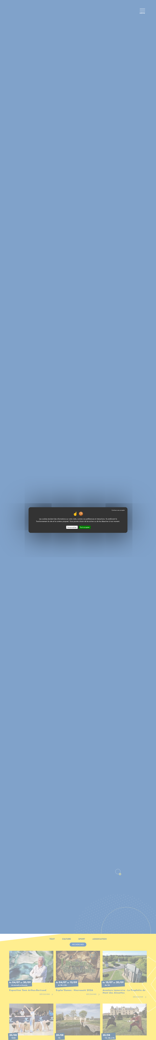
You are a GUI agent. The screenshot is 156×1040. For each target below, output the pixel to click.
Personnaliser (72, 527)
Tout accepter (84, 527)
